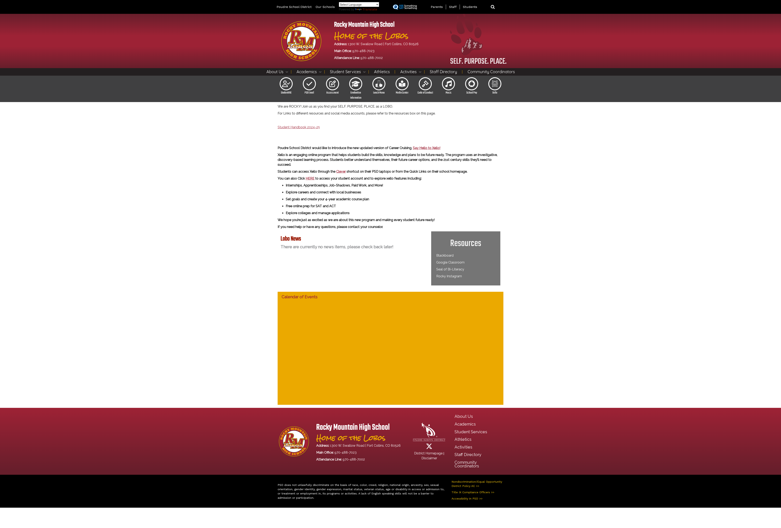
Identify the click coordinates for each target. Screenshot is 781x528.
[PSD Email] (309, 83)
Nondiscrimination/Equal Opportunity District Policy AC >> (477, 484)
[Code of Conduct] (425, 83)
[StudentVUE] (286, 83)
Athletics (382, 71)
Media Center (402, 92)
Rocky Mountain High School (364, 25)
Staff (453, 7)
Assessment (332, 92)
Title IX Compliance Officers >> (473, 492)
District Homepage (428, 453)
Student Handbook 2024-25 (299, 127)
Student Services (345, 71)
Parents (437, 7)
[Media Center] (402, 83)
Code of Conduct (425, 92)
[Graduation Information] (355, 83)
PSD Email (309, 92)
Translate (369, 9)
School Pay (471, 92)
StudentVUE (286, 92)
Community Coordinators (491, 71)
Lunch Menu (379, 92)
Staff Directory (443, 71)
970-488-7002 (371, 58)
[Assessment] (332, 83)
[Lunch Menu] (378, 83)
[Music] (448, 83)
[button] (493, 7)
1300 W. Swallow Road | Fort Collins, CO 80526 (383, 44)
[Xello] (494, 83)
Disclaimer (429, 458)
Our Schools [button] (325, 7)
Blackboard (445, 255)
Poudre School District (294, 7)
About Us (274, 71)
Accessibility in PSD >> (467, 498)
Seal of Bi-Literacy (450, 269)
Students (470, 7)
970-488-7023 (363, 51)
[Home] (301, 41)
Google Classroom (450, 262)
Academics (307, 71)
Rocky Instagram (449, 276)
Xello (494, 92)
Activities (408, 71)
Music (449, 92)
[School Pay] (471, 83)
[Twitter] (429, 448)
